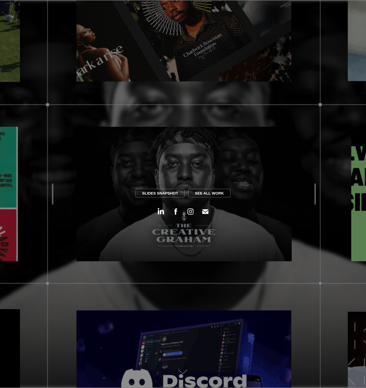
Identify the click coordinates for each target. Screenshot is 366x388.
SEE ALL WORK (209, 193)
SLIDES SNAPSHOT (160, 193)
